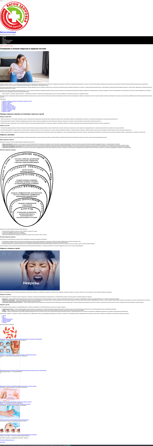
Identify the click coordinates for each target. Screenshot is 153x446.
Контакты (4, 43)
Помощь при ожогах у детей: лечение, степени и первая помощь (14, 419)
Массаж (4, 39)
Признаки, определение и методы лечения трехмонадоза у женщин (15, 404)
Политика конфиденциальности (7, 440)
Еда (3, 38)
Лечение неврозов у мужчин (8, 108)
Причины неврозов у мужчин (9, 106)
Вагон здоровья (8, 32)
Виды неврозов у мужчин (8, 105)
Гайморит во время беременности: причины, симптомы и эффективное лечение (18, 354)
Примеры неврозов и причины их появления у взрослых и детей (17, 101)
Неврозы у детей (6, 111)
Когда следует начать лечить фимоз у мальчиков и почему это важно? (16, 401)
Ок (68, 445)
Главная (4, 36)
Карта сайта (2, 442)
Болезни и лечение (6, 41)
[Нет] (70, 445)
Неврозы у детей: (6, 103)
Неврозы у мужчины (7, 104)
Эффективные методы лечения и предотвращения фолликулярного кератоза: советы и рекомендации (23, 370)
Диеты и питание (6, 42)
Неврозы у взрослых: (7, 102)
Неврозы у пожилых (7, 110)
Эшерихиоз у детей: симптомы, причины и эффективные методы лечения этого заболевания (21, 339)
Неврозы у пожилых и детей (8, 109)
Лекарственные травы (7, 40)
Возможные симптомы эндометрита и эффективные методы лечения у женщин (18, 386)
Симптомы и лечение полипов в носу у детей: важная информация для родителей (18, 434)
